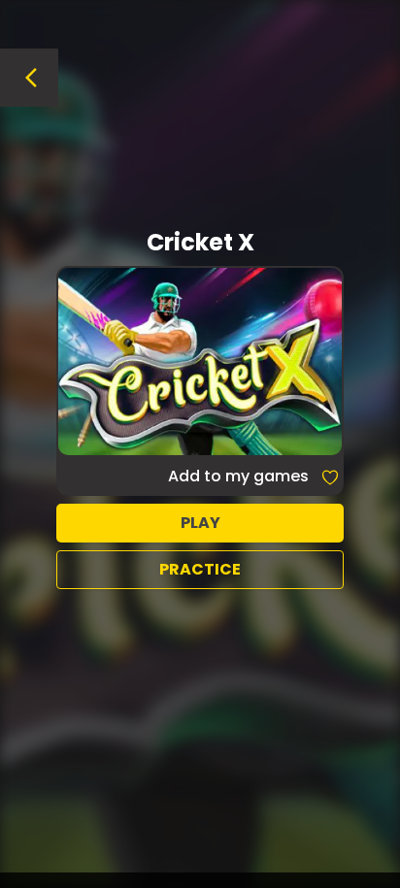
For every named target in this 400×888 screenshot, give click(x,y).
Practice (200, 569)
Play (200, 522)
